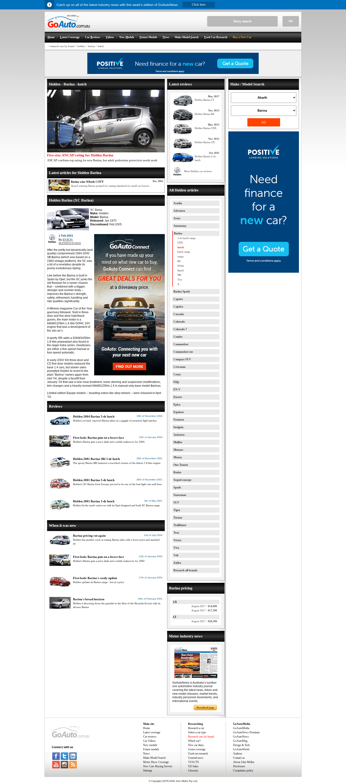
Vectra (177, 540)
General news (195, 757)
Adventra (179, 210)
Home (146, 728)
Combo (177, 336)
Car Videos (149, 740)
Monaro (178, 449)
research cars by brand (62, 46)
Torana (177, 517)
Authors (237, 753)
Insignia (178, 427)
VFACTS (193, 762)
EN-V (177, 389)
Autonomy (179, 225)
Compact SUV (182, 359)
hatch (101, 46)
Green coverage (196, 749)
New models (150, 745)
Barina (178, 233)
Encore (177, 397)
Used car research (198, 753)
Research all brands (185, 570)
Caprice (178, 299)
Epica (176, 404)
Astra (176, 218)
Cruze (177, 374)
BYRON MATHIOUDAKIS (70, 241)
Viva (176, 547)
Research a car (196, 728)
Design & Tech (241, 745)
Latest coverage (151, 732)
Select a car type (197, 732)
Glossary (193, 770)
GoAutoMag (240, 740)
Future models (151, 749)
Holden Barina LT (204, 99)
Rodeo (177, 472)
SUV (176, 502)
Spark (177, 487)
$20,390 (204, 621)
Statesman (179, 495)
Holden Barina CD (205, 142)
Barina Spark (181, 291)
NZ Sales (193, 766)
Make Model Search (154, 757)
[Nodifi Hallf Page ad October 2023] (263, 271)
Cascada (178, 314)
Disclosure (239, 766)
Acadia (177, 203)
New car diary (196, 745)
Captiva (178, 306)
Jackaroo (179, 434)
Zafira (177, 562)
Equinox (178, 412)
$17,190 (204, 610)
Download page (205, 707)
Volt (175, 555)
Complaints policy (243, 770)
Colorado (179, 321)
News (146, 753)
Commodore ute (183, 351)
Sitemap (147, 770)
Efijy (176, 382)
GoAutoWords (241, 749)
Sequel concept (182, 480)
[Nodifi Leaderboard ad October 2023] (173, 73)
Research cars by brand (201, 736)
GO (291, 21)
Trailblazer (179, 525)
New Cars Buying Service (157, 766)
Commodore (181, 344)
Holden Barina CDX (206, 128)
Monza (177, 457)
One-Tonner (180, 465)
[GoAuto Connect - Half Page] (129, 374)
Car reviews (150, 736)
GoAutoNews (241, 736)
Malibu (177, 442)
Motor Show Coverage (156, 762)
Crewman (179, 367)
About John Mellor (243, 762)
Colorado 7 (180, 329)
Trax (176, 532)
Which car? (194, 740)
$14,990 (204, 606)
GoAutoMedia (241, 728)
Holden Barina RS (204, 114)
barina (91, 46)
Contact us (239, 757)
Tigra (176, 510)
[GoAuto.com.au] (67, 29)
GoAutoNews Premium (246, 732)
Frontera (178, 419)
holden (81, 46)
